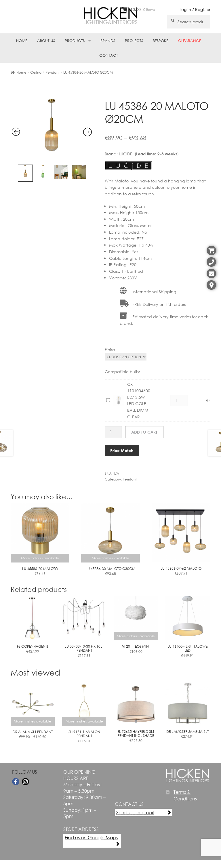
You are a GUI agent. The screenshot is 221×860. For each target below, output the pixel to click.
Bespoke (160, 40)
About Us (46, 40)
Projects (134, 40)
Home (21, 40)
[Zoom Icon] (52, 158)
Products (75, 40)
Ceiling (35, 72)
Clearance (189, 40)
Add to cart (144, 432)
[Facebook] (15, 781)
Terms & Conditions (185, 795)
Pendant (52, 72)
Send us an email (135, 812)
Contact (108, 55)
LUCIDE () (149, 154)
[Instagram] (25, 781)
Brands (107, 40)
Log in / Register (195, 9)
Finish (110, 349)
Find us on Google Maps (91, 837)
